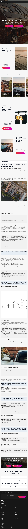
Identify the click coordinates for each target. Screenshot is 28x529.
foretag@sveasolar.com (10, 283)
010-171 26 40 (17, 383)
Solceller (2, 508)
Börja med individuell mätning (7, 128)
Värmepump (2, 512)
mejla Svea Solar (8, 383)
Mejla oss (9, 465)
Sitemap (2, 524)
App (15, 512)
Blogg (2, 520)
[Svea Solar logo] (2, 1)
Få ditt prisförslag (22, 496)
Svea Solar (2, 492)
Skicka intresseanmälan (20, 153)
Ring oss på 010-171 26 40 (16, 465)
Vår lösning (16, 508)
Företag (6, 492)
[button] (14, 477)
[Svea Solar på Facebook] (1, 503)
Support (2, 518)
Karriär (2, 519)
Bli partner (2, 523)
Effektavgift (16, 518)
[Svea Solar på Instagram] (2, 503)
